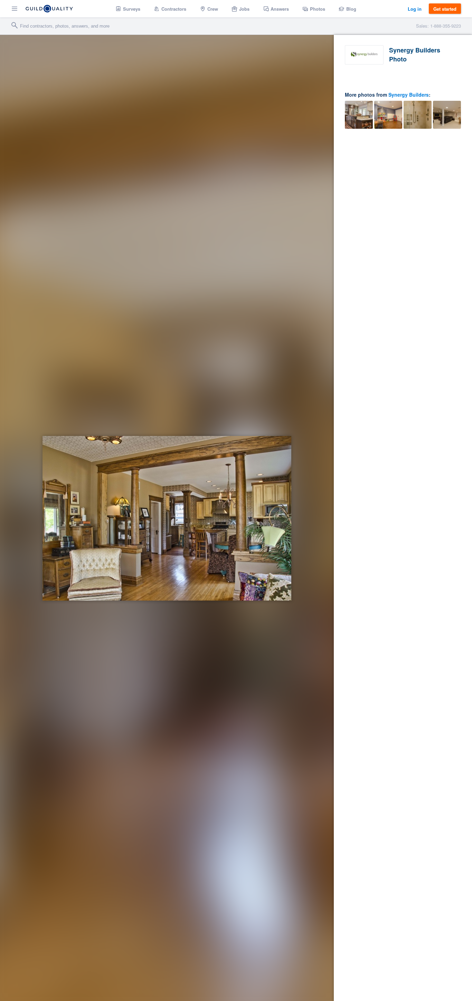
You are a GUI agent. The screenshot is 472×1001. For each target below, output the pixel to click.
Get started (444, 9)
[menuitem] (128, 8)
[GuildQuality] (49, 8)
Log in (415, 9)
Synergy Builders (408, 94)
